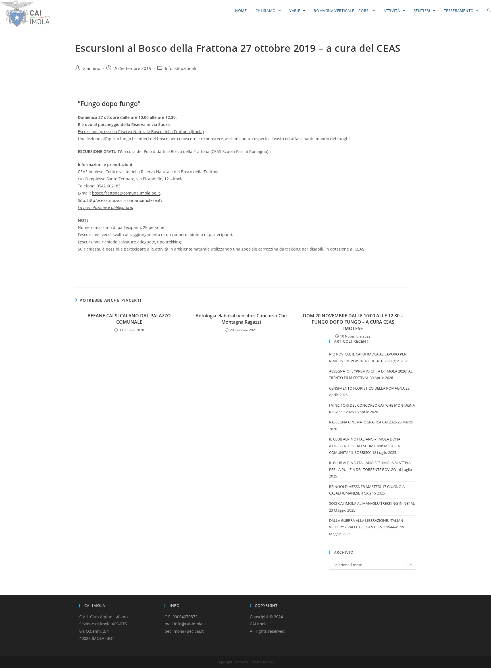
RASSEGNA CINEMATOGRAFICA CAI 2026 (363, 422)
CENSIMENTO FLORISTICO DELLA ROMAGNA (367, 388)
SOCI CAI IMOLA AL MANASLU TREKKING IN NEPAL (372, 503)
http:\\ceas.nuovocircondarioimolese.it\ (124, 200)
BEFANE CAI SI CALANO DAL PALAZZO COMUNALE (129, 319)
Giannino (91, 68)
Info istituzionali (180, 68)
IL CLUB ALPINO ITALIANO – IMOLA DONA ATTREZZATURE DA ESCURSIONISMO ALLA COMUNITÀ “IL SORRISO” (364, 446)
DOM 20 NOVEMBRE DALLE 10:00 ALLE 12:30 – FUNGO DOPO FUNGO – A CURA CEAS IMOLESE (353, 322)
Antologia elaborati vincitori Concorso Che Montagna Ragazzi (241, 319)
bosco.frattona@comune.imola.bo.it (126, 193)
